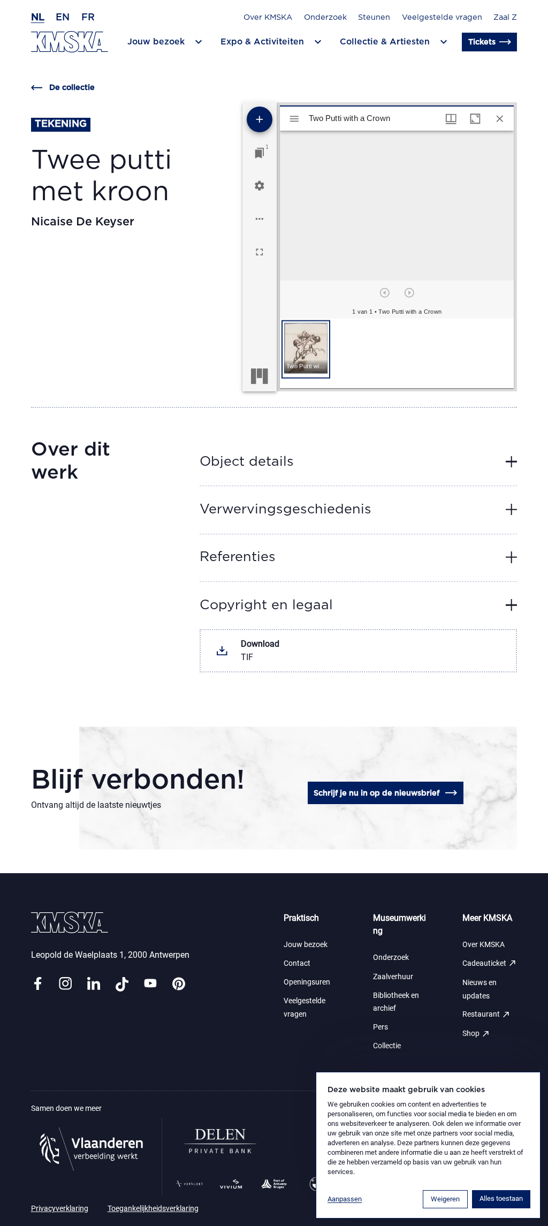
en (63, 17)
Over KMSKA (267, 17)
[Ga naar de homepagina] (69, 41)
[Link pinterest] (178, 984)
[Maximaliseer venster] (475, 119)
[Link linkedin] (93, 984)
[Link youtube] (150, 984)
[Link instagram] (65, 984)
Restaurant (486, 1014)
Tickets (482, 42)
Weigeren (445, 1199)
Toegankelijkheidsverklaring (153, 1208)
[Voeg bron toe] (259, 119)
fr (88, 17)
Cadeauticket (489, 963)
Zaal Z (505, 17)
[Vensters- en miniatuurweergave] (451, 119)
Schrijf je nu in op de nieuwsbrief (376, 793)
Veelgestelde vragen (442, 17)
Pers (380, 1027)
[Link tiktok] (122, 984)
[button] (306, 349)
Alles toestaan (501, 1198)
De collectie (72, 88)
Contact (297, 963)
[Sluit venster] (500, 119)
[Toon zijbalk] (294, 119)
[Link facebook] (37, 984)
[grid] (397, 353)
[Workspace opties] (259, 219)
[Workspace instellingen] (259, 185)
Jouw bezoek (306, 944)
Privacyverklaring (59, 1208)
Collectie (387, 1045)
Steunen (374, 17)
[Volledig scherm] (259, 252)
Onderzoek (325, 17)
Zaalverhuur (393, 976)
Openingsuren (307, 982)
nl (37, 17)
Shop (476, 1033)
